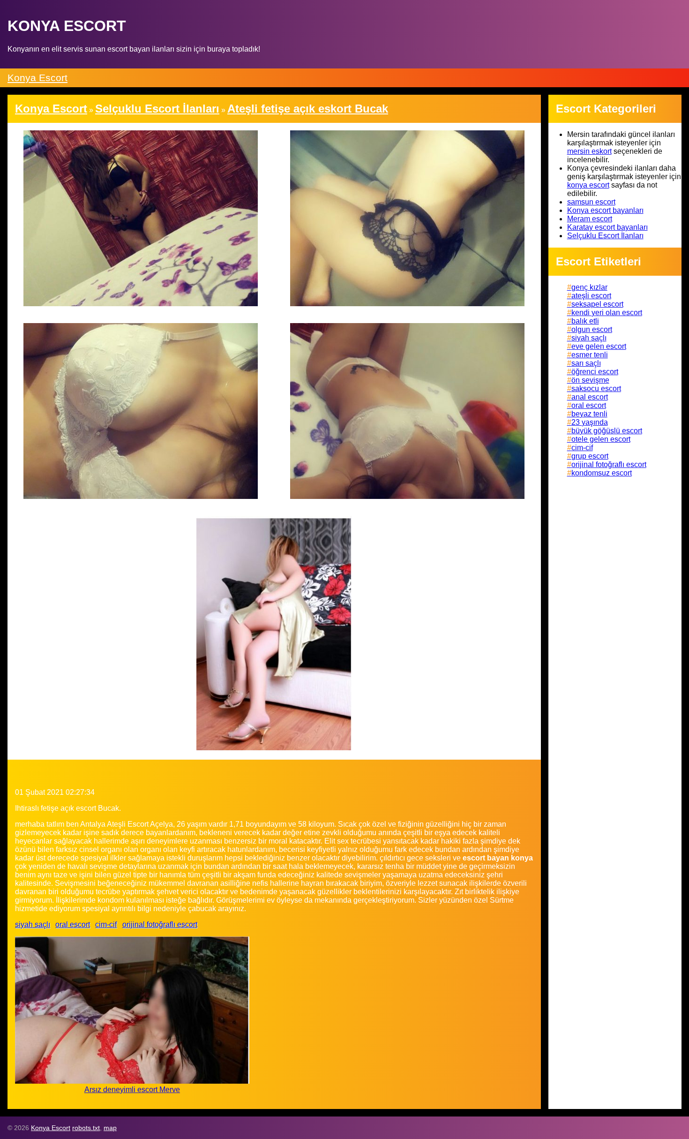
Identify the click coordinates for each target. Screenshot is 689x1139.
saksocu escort (596, 388)
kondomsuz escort (601, 473)
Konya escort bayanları (605, 210)
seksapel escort (597, 304)
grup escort (589, 456)
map (110, 1127)
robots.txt (86, 1127)
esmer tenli (589, 355)
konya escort (588, 185)
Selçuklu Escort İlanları (605, 236)
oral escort (72, 924)
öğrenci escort (594, 372)
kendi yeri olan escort (606, 313)
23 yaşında (589, 422)
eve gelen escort (598, 346)
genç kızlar (589, 287)
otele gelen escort (600, 439)
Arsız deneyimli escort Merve (132, 1090)
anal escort (589, 397)
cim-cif (106, 924)
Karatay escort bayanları (607, 227)
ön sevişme (590, 380)
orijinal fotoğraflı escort (159, 924)
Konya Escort (37, 77)
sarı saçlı (586, 363)
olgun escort (591, 329)
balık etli (585, 321)
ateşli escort (591, 296)
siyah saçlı (32, 924)
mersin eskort (589, 151)
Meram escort (589, 219)
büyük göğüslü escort (606, 431)
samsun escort (591, 202)
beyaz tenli (589, 414)
